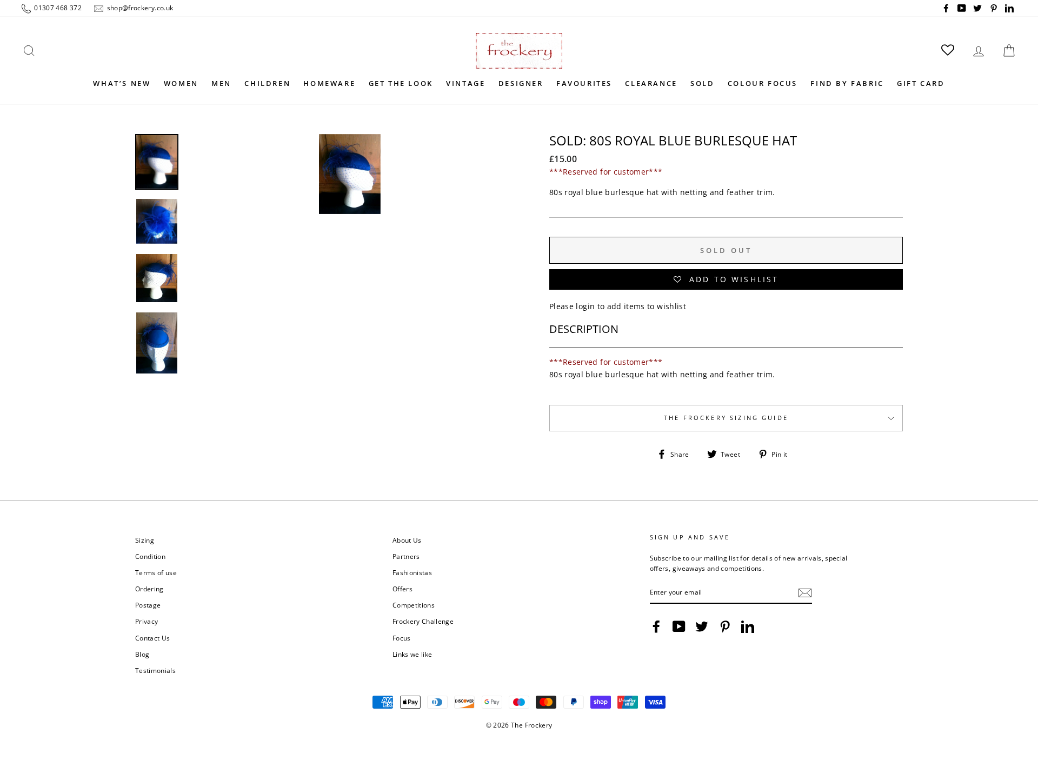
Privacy (146, 621)
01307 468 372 (57, 7)
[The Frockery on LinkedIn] (747, 626)
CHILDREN (267, 83)
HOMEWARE (329, 83)
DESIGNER (520, 83)
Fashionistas (412, 572)
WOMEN (181, 83)
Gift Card (920, 83)
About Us (407, 540)
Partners (406, 556)
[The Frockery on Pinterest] (724, 626)
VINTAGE (465, 83)
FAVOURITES (584, 83)
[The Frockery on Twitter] (701, 626)
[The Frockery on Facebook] (656, 626)
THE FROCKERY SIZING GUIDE (726, 418)
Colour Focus (762, 83)
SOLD (702, 83)
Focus (401, 637)
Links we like (412, 654)
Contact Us (152, 637)
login (585, 306)
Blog (142, 654)
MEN (221, 83)
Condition (150, 556)
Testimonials (155, 670)
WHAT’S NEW (121, 83)
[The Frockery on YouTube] (679, 626)
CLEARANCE (651, 83)
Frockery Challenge (423, 621)
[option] (350, 281)
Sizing (144, 540)
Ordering (149, 588)
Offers (402, 588)
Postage (148, 605)
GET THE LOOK (401, 83)
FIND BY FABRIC (846, 83)
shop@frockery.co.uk (139, 7)
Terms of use (156, 572)
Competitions (413, 605)
